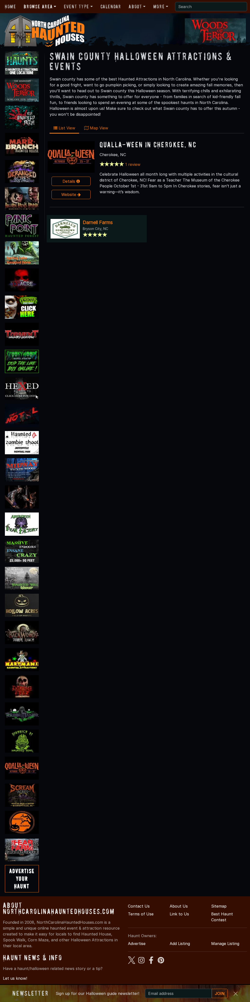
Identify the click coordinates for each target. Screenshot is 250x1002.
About (135, 6)
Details (69, 181)
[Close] (236, 994)
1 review (132, 164)
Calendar (111, 6)
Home (10, 6)
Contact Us (139, 906)
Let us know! (15, 978)
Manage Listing (225, 943)
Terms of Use (141, 913)
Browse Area (38, 6)
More (159, 6)
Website (69, 194)
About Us (179, 906)
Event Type (76, 6)
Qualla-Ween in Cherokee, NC (148, 144)
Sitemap (219, 906)
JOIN (220, 993)
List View (66, 127)
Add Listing (180, 943)
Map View (98, 127)
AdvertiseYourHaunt (21, 878)
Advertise (137, 943)
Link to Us (179, 913)
